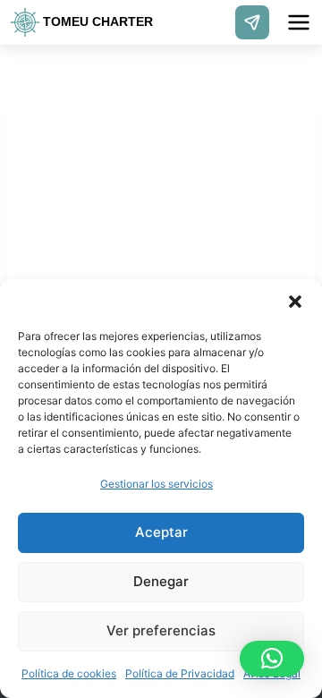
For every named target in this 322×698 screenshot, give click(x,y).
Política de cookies (68, 673)
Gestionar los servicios (156, 483)
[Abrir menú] (298, 22)
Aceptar (161, 532)
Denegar (161, 581)
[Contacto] (252, 22)
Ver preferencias (161, 630)
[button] (295, 302)
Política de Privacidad (179, 673)
